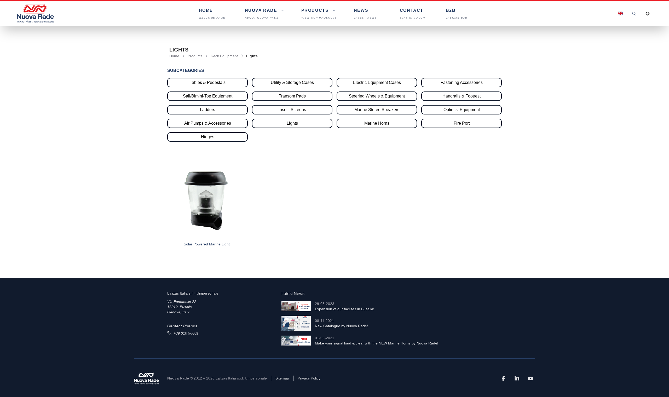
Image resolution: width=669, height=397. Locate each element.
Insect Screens (292, 109)
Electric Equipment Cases (377, 82)
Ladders (207, 109)
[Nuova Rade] (146, 378)
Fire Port (462, 123)
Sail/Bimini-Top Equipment (207, 96)
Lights (292, 123)
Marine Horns (376, 123)
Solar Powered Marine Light (207, 244)
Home (212, 13)
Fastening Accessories (462, 82)
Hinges (207, 137)
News (365, 13)
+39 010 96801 (186, 333)
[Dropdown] (620, 13)
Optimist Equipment (461, 109)
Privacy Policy (309, 378)
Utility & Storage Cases (292, 82)
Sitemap (282, 378)
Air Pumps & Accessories (207, 123)
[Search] (634, 13)
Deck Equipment (224, 56)
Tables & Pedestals (208, 82)
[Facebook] (503, 378)
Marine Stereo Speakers (376, 109)
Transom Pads (292, 96)
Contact (412, 13)
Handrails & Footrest (461, 96)
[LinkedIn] (517, 378)
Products (195, 56)
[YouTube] (530, 378)
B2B (457, 13)
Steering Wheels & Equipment (377, 96)
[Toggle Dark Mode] (647, 13)
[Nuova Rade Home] (35, 13)
